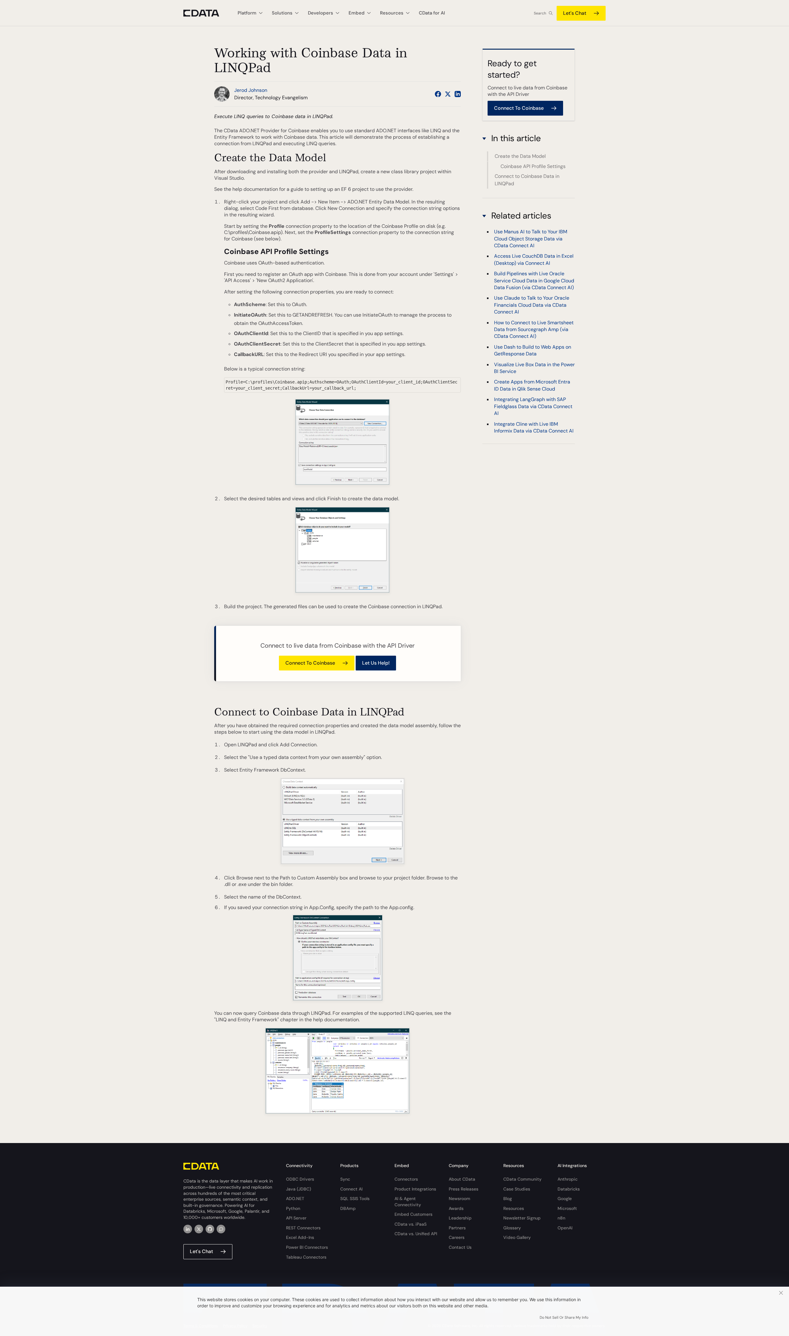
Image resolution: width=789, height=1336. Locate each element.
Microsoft (567, 1208)
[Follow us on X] (448, 94)
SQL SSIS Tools (355, 1198)
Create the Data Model (520, 156)
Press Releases (463, 1189)
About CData (462, 1179)
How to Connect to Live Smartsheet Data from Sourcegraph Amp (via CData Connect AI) (534, 329)
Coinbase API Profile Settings (533, 166)
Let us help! (376, 663)
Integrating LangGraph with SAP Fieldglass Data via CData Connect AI (533, 406)
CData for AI (432, 13)
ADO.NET (295, 1198)
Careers (456, 1237)
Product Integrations (415, 1189)
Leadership (460, 1218)
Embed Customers (413, 1214)
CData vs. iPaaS (410, 1224)
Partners (457, 1228)
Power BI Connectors (307, 1247)
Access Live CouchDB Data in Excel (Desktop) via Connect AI (534, 259)
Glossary (512, 1228)
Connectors (406, 1179)
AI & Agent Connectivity (407, 1201)
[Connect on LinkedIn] (458, 94)
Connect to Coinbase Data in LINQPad (527, 180)
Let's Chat (574, 13)
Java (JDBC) (298, 1189)
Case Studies (516, 1189)
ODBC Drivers (300, 1179)
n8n (561, 1218)
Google (565, 1198)
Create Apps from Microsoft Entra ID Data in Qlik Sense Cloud (532, 385)
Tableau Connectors (306, 1257)
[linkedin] (187, 1229)
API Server (296, 1218)
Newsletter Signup (522, 1218)
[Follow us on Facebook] (438, 94)
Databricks (569, 1189)
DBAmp (348, 1208)
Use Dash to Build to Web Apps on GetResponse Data (532, 350)
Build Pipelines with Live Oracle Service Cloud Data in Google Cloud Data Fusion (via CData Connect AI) (534, 280)
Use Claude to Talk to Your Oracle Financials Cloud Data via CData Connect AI (531, 305)
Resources (513, 1208)
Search (540, 13)
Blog (507, 1198)
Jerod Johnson (250, 90)
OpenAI (565, 1228)
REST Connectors (303, 1228)
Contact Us (460, 1247)
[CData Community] (221, 1229)
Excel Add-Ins (300, 1237)
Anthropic (568, 1179)
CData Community (522, 1179)
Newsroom (459, 1198)
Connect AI (351, 1189)
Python (293, 1208)
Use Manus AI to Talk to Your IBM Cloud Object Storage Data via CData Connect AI (530, 238)
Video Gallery (517, 1237)
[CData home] (205, 13)
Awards (456, 1208)
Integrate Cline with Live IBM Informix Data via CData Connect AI (534, 427)
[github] (210, 1229)
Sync (345, 1179)
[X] (198, 1229)
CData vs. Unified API (415, 1233)
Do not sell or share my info (564, 1317)
